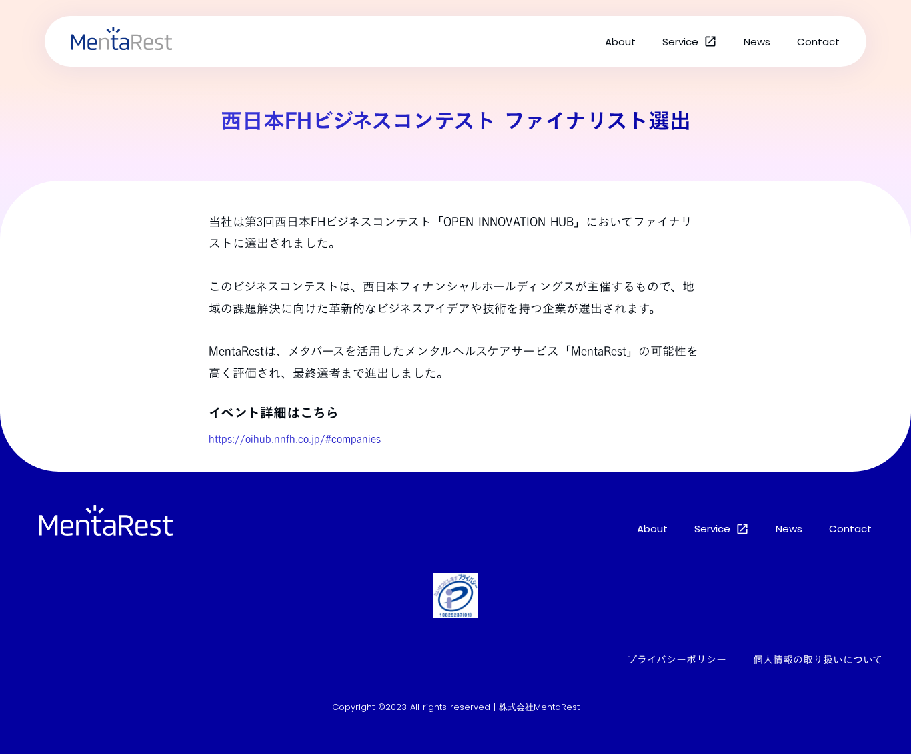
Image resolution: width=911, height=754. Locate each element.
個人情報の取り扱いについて (817, 660)
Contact (818, 42)
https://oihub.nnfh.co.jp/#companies (295, 439)
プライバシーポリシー (676, 660)
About (620, 42)
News (757, 42)
